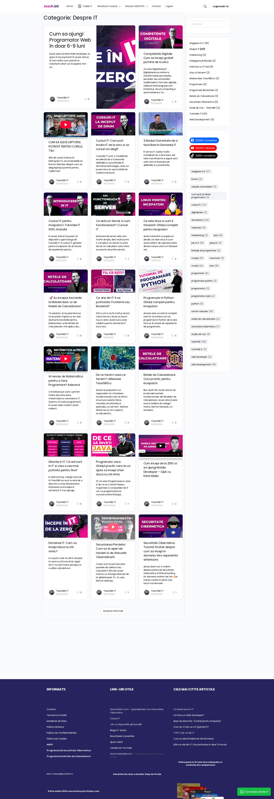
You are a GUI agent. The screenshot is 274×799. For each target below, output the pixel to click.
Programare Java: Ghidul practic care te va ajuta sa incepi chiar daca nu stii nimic (113, 468)
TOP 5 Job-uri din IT (183, 732)
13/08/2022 (157, 424)
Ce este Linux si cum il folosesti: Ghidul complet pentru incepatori (161, 225)
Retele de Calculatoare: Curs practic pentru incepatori (160, 379)
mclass (197, 258)
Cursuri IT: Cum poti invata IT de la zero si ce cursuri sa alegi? (112, 145)
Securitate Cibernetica (201, 102)
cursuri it (198, 204)
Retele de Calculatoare (201, 96)
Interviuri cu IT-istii (199, 66)
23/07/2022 (62, 594)
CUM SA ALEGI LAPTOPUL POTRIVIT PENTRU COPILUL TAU (65, 146)
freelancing (199, 235)
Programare (195, 84)
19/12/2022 (61, 260)
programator (200, 288)
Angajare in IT (196, 43)
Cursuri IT (115, 718)
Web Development (199, 119)
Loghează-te (221, 6)
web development (203, 364)
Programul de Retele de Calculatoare (69, 756)
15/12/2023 (156, 103)
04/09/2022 (157, 337)
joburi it (216, 242)
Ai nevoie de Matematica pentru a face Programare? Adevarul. (66, 380)
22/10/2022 (62, 337)
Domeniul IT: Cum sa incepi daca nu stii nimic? (63, 547)
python (197, 303)
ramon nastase (202, 311)
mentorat (216, 258)
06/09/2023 (62, 183)
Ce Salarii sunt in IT (183, 709)
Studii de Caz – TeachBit (202, 107)
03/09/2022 (62, 424)
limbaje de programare (205, 250)
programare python (204, 280)
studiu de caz (200, 334)
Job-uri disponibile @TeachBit (126, 724)
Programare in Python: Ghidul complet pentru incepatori (159, 302)
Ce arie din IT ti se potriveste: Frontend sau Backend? (113, 302)
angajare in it (200, 171)
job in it (197, 242)
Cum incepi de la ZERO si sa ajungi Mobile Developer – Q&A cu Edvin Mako (160, 469)
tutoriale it (198, 349)
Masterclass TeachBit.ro (202, 78)
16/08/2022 (109, 424)
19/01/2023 (109, 183)
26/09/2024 (63, 100)
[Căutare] (205, 6)
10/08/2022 (62, 505)
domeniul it (200, 220)
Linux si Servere (197, 72)
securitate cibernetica (205, 326)
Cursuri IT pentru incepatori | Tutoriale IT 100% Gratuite (64, 225)
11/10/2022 (109, 337)
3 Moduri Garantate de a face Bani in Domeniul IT (161, 143)
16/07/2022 (109, 594)
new (214, 265)
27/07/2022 (157, 505)
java (218, 235)
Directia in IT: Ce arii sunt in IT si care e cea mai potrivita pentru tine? (65, 466)
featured (198, 227)
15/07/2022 (156, 594)
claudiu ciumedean (203, 186)
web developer (201, 356)
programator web (203, 296)
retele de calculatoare (205, 319)
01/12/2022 (109, 260)
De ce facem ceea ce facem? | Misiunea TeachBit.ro (110, 379)
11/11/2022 (156, 260)
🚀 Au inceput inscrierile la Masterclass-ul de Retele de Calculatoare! (65, 302)
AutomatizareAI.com (121, 753)
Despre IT (194, 49)
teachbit (198, 341)
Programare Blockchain (202, 90)
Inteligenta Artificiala (200, 60)
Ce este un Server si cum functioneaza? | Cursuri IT (113, 225)
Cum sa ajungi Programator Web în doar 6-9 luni (70, 39)
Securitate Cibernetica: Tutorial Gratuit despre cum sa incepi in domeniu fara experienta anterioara (161, 551)
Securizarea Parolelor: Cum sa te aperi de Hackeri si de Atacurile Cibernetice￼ (111, 550)
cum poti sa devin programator (201, 196)
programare (200, 273)
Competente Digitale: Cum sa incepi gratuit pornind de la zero (158, 58)
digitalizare (199, 212)
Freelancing (195, 55)
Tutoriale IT (195, 113)
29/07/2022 (109, 505)
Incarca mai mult (113, 610)
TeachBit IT (63, 97)
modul (197, 265)
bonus (196, 179)
